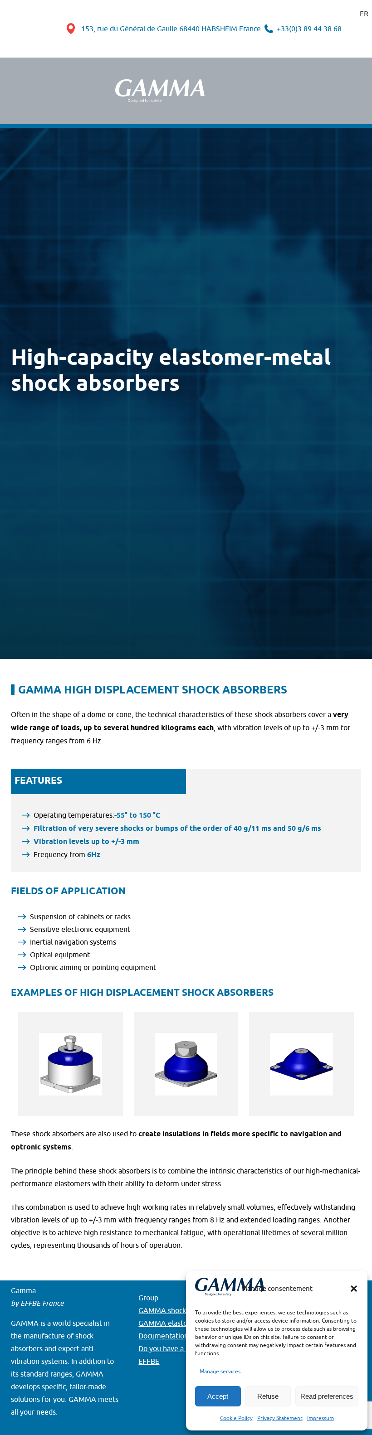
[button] (353, 1288)
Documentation (163, 1336)
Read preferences (326, 1396)
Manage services (220, 1371)
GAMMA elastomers (171, 1323)
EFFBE (148, 1361)
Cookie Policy (236, 1418)
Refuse (268, 1396)
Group (148, 1298)
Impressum (320, 1418)
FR (364, 14)
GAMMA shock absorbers (179, 1310)
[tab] (98, 781)
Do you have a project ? (175, 1348)
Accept (217, 1396)
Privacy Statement (280, 1418)
